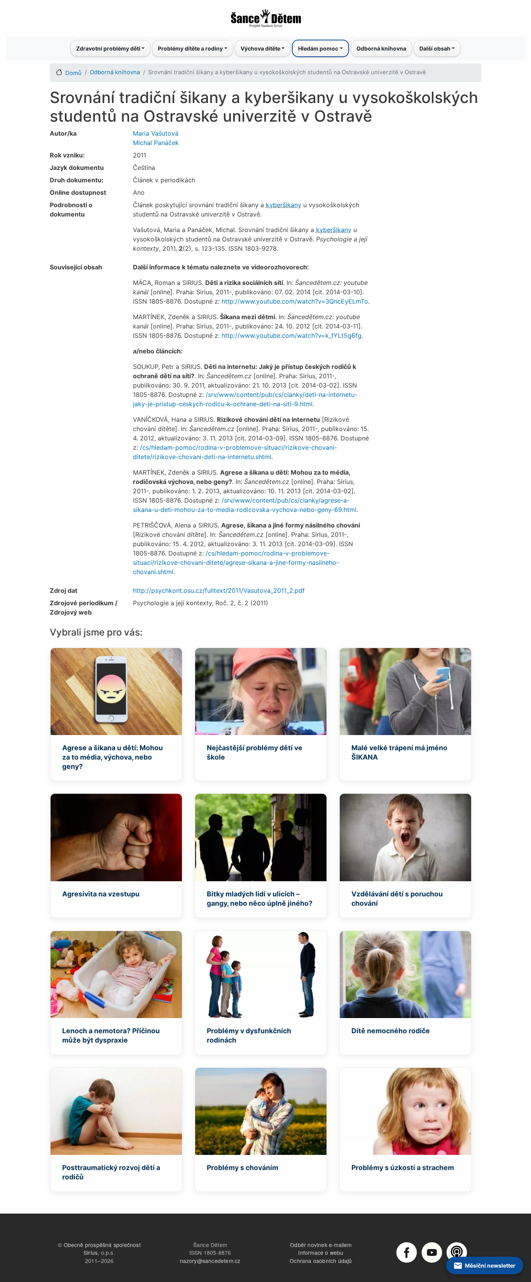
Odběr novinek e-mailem (320, 1245)
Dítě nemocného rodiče (390, 1031)
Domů (73, 73)
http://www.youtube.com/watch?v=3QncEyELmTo (295, 301)
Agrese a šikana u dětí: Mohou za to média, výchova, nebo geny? (112, 757)
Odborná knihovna (381, 48)
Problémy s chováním (242, 1167)
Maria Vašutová (155, 133)
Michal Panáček (156, 143)
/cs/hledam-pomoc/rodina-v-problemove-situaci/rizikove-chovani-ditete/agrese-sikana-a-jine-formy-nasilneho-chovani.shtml (236, 562)
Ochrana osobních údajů (321, 1261)
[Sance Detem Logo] (265, 16)
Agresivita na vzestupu (101, 894)
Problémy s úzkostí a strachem (402, 1167)
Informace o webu (320, 1252)
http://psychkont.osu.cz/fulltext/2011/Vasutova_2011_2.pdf (219, 590)
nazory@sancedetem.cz (210, 1261)
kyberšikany (283, 205)
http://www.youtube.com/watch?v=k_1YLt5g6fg (292, 335)
